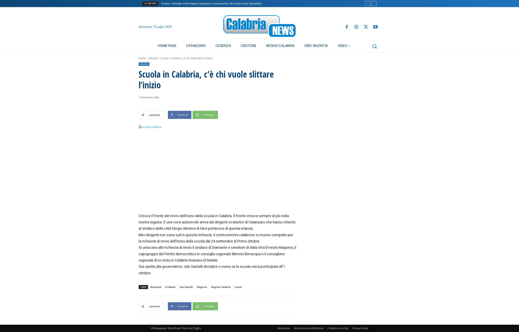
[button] (374, 46)
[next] (374, 3)
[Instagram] (356, 27)
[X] (366, 27)
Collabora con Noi (338, 328)
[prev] (367, 3)
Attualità (153, 58)
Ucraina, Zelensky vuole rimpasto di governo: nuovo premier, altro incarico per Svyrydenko (211, 3)
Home (142, 58)
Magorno (202, 286)
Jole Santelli (186, 286)
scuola (238, 286)
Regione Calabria (221, 286)
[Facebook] (346, 27)
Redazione (284, 328)
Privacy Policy (360, 328)
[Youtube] (375, 27)
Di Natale (170, 286)
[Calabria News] (259, 27)
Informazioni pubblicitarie (309, 328)
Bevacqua (155, 286)
